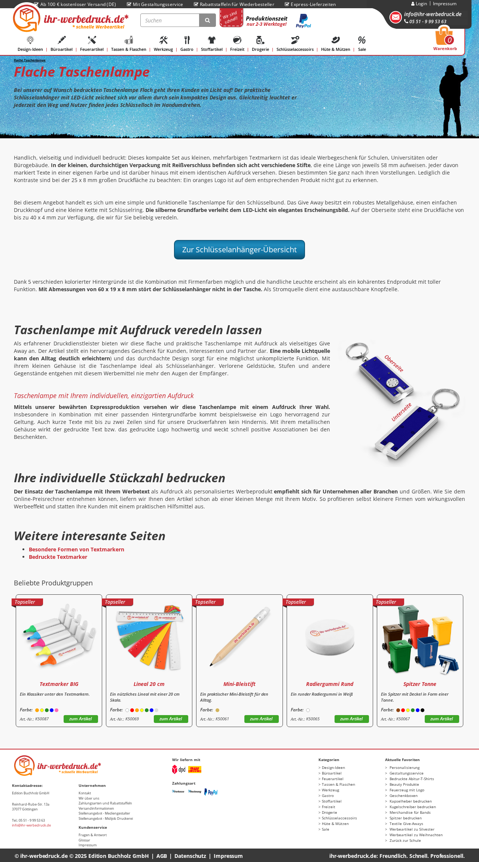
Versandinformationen (96, 808)
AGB (161, 855)
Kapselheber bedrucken (410, 801)
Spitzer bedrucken (405, 818)
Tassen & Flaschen (128, 49)
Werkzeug (163, 49)
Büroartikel (62, 49)
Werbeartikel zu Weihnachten (415, 834)
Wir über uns (89, 798)
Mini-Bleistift (239, 683)
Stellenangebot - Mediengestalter (104, 813)
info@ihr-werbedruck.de (432, 14)
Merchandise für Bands (409, 812)
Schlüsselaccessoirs (295, 49)
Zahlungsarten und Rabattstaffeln (105, 803)
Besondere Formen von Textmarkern (76, 549)
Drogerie (260, 49)
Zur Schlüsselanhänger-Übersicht (239, 249)
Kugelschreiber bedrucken (412, 806)
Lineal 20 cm (149, 683)
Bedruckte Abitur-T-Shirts (411, 778)
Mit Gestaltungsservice (158, 4)
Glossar (84, 840)
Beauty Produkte (403, 784)
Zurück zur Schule (404, 840)
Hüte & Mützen (335, 49)
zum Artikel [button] (80, 718)
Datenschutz (190, 855)
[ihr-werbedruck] (69, 18)
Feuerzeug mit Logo (406, 789)
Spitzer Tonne (419, 683)
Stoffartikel (212, 49)
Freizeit (237, 49)
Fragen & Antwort (93, 834)
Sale (362, 49)
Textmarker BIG (59, 683)
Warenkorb (445, 41)
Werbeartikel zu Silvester (411, 829)
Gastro (186, 49)
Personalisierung (403, 767)
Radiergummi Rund (329, 683)
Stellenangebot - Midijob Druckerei (106, 818)
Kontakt (85, 793)
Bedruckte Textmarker (58, 556)
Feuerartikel (92, 49)
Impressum (445, 3)
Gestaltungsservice (406, 773)
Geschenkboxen (403, 795)
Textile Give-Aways (405, 823)
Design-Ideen (30, 49)
